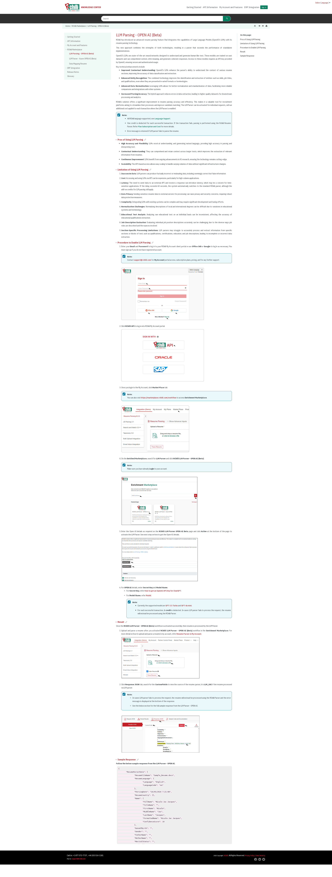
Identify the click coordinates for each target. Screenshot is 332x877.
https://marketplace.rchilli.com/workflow (158, 397)
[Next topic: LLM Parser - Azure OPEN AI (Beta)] (263, 26)
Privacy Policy (249, 855)
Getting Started (194, 7)
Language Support (162, 118)
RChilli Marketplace (79, 26)
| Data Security (260, 855)
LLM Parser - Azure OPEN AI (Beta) (82, 58)
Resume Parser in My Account (189, 634)
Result (242, 51)
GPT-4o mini (186, 605)
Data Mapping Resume (78, 63)
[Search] (227, 18)
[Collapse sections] (255, 26)
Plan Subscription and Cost (149, 126)
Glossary (70, 76)
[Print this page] (266, 26)
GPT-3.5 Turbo (171, 605)
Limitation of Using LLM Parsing (252, 43)
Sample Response (247, 56)
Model (148, 595)
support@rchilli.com (142, 260)
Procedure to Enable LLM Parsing (253, 47)
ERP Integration (251, 7)
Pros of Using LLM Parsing (250, 39)
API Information (210, 7)
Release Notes (73, 72)
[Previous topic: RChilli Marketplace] (260, 26)
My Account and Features (231, 7)
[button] (66, 36)
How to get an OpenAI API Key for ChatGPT (162, 591)
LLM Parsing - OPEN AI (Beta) (98, 26)
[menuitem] (194, 7)
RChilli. (226, 855)
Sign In (264, 7)
